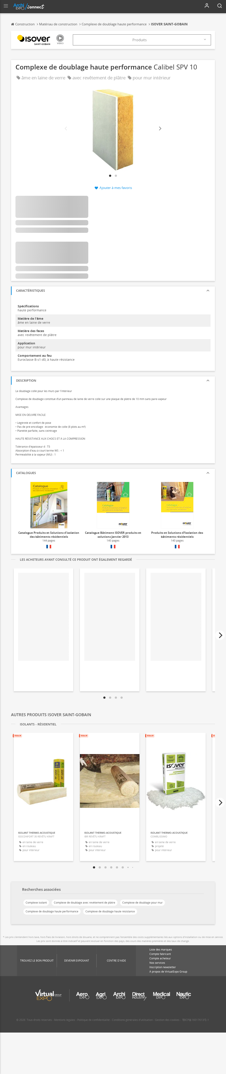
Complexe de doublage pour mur (142, 902)
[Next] (159, 128)
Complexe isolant (36, 902)
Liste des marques (160, 949)
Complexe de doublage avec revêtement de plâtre (84, 902)
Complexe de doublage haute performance (52, 911)
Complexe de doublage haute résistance (110, 911)
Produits (139, 39)
